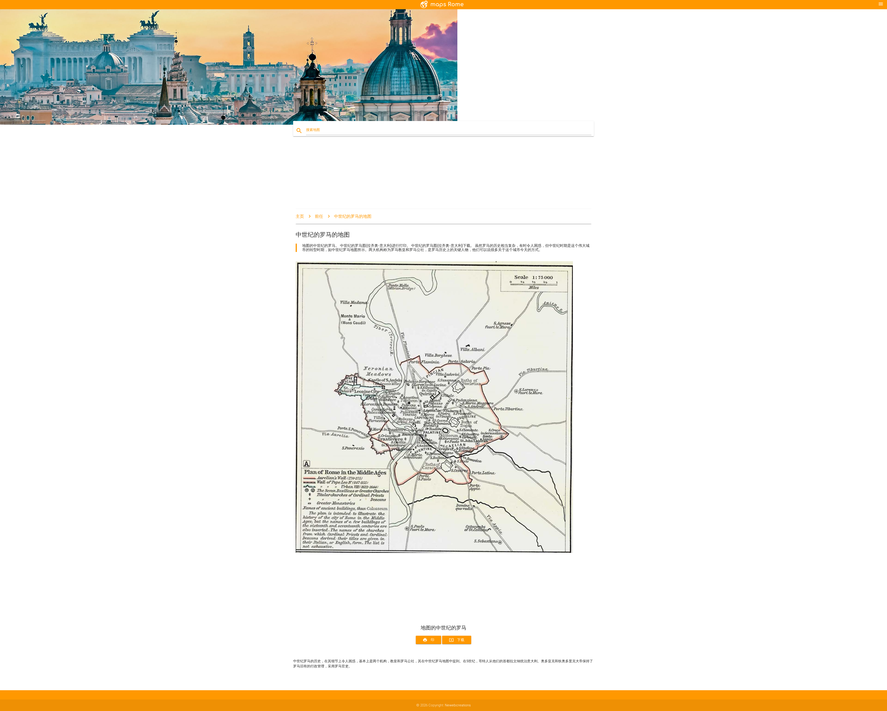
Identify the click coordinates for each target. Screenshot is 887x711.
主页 (300, 216)
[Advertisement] (434, 176)
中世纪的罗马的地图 (352, 216)
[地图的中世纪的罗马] (434, 552)
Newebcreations (458, 705)
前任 (319, 216)
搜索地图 (313, 130)
